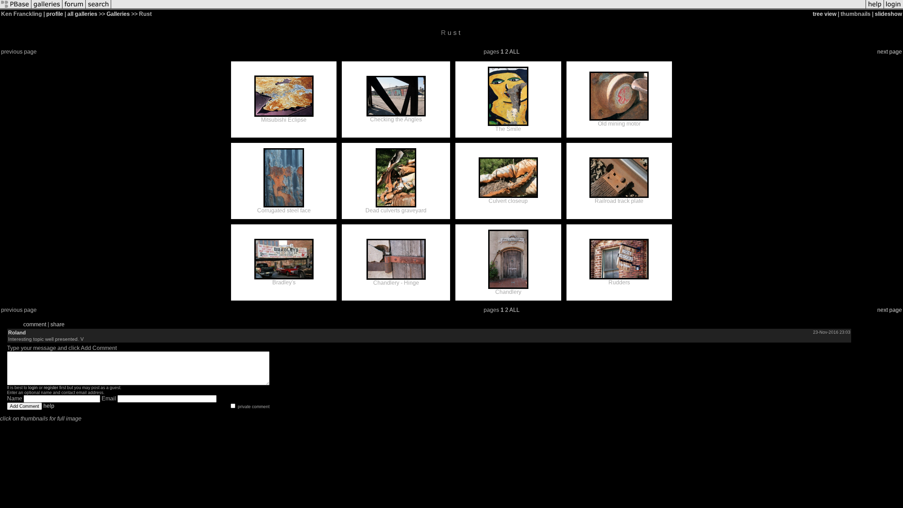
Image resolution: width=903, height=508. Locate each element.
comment (34, 324)
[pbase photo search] (98, 8)
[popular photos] (488, 8)
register (51, 387)
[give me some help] (875, 8)
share (57, 324)
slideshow (888, 14)
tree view (824, 14)
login (33, 387)
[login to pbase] (893, 8)
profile (54, 14)
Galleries (118, 14)
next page (889, 52)
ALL (514, 52)
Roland (17, 332)
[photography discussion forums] (74, 8)
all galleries (82, 14)
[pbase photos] (15, 8)
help (48, 406)
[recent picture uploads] (46, 8)
